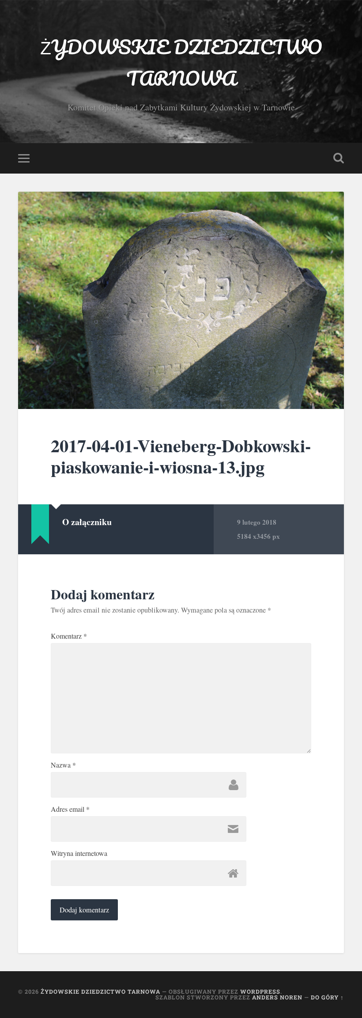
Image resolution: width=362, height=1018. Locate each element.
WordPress (260, 991)
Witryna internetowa (79, 853)
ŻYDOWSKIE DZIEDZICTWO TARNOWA (181, 62)
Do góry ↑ (327, 997)
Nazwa (63, 764)
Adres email (70, 809)
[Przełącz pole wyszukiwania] (338, 158)
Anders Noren (277, 997)
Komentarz (69, 636)
